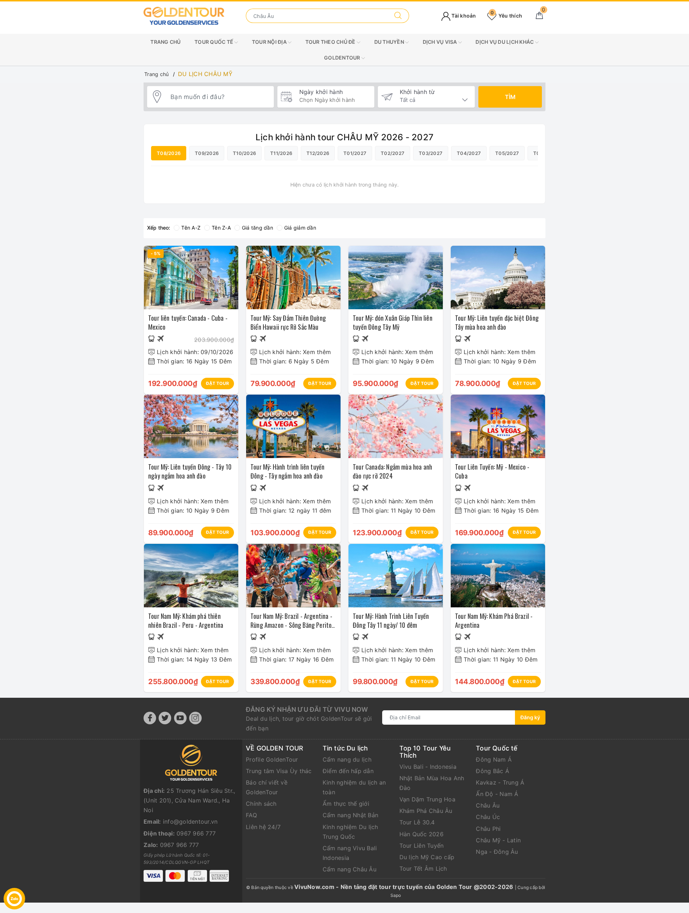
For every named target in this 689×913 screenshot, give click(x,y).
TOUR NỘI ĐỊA (270, 42)
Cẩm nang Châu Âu (349, 869)
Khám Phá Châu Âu (426, 810)
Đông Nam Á (494, 759)
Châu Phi (488, 828)
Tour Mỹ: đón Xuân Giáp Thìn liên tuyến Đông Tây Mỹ (392, 322)
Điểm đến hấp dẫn (348, 771)
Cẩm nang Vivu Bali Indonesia (350, 852)
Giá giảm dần (300, 228)
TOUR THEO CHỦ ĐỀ (331, 42)
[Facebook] (150, 718)
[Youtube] (180, 718)
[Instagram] (195, 718)
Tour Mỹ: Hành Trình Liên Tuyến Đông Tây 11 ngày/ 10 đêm (391, 620)
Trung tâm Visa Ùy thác (279, 771)
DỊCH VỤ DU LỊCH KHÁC (505, 42)
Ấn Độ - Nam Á (497, 793)
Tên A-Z (191, 228)
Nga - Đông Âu (497, 851)
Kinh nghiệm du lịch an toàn (354, 787)
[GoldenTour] (184, 15)
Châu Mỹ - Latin (498, 840)
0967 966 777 (196, 833)
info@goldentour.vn (190, 821)
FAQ (251, 815)
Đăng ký (530, 717)
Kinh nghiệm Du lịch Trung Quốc (350, 831)
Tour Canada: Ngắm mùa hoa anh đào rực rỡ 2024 (392, 471)
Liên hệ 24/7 (263, 826)
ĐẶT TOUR (217, 383)
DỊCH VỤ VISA (440, 42)
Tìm (510, 96)
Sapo (395, 895)
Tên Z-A (221, 228)
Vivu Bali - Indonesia (427, 766)
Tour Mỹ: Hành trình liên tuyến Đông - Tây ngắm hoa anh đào (287, 471)
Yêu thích (506, 16)
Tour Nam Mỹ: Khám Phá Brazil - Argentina (494, 620)
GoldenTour (342, 58)
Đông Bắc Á (492, 771)
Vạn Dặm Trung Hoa (427, 799)
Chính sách (261, 803)
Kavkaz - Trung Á (500, 782)
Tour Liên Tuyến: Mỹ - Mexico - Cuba (492, 471)
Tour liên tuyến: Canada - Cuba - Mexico (188, 322)
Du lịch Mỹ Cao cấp (427, 857)
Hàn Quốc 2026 (421, 834)
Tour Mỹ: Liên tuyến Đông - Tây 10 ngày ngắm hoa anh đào (189, 471)
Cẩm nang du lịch (347, 759)
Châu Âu (488, 805)
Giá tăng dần (257, 228)
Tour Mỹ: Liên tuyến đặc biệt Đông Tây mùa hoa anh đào (497, 322)
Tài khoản (463, 16)
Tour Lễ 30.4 (417, 822)
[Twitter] (165, 718)
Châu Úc (488, 816)
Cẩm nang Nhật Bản (350, 815)
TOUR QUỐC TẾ (214, 42)
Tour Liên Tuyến (421, 845)
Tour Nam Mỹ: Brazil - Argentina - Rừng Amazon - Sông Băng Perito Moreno (291, 625)
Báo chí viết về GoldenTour (266, 787)
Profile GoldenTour (272, 759)
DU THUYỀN (390, 42)
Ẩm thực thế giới (346, 803)
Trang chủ (165, 42)
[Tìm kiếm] (398, 16)
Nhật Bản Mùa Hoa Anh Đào (431, 783)
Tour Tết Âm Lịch (423, 868)
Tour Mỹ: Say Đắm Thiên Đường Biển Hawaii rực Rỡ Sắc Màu (288, 322)
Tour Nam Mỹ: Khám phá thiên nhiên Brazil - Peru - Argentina (186, 620)
